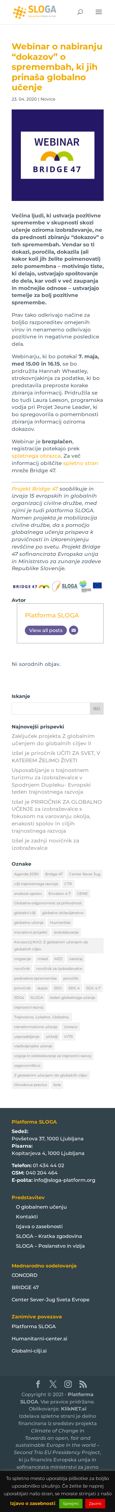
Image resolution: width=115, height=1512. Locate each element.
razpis (42, 988)
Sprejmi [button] (71, 1503)
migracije (22, 958)
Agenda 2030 (26, 874)
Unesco (71, 1026)
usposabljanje (26, 1036)
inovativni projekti (30, 932)
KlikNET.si (73, 1409)
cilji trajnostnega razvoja (36, 883)
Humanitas (60, 922)
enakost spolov (28, 893)
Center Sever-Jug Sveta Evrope (51, 1300)
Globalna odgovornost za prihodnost (48, 903)
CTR (68, 883)
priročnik (22, 988)
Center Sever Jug (84, 874)
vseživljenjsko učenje (33, 1046)
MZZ (58, 958)
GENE (82, 893)
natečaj (75, 958)
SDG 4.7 (93, 988)
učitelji (52, 1036)
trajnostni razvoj (28, 1007)
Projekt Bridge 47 (35, 489)
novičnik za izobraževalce (59, 968)
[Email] (73, 630)
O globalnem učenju (41, 1207)
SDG (58, 988)
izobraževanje (66, 932)
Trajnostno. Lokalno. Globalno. (42, 1017)
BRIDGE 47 (25, 1287)
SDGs (19, 997)
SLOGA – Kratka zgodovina (49, 1236)
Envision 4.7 (59, 893)
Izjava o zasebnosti (39, 1226)
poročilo (71, 978)
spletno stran (80, 463)
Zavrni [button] (95, 1503)
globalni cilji (25, 912)
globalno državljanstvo (63, 912)
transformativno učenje (35, 1026)
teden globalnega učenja (72, 997)
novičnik (22, 968)
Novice (48, 99)
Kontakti (27, 1217)
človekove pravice (30, 1084)
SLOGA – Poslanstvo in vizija (50, 1246)
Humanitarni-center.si (39, 1339)
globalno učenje (29, 922)
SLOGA (36, 997)
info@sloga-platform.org (64, 1180)
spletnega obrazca (36, 456)
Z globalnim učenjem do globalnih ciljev (50, 1075)
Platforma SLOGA (52, 615)
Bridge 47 (54, 874)
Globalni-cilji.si (29, 1351)
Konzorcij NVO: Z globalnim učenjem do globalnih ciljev (51, 946)
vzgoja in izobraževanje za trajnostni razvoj (52, 1055)
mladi (42, 958)
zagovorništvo (27, 1065)
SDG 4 (74, 988)
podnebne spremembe (35, 978)
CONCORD (24, 1275)
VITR (68, 1036)
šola (57, 1084)
